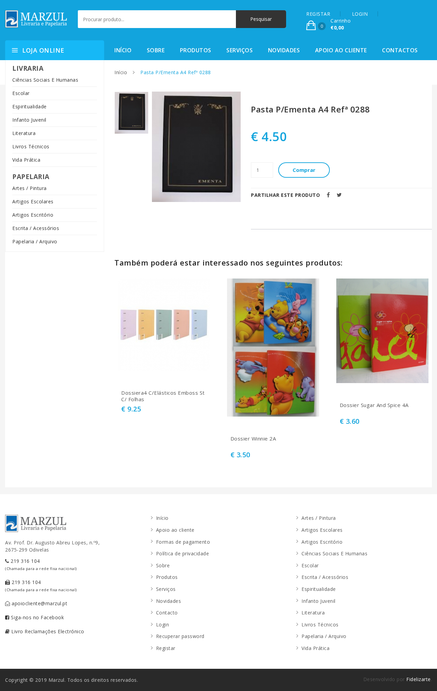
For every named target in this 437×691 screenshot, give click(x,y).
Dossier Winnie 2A (253, 438)
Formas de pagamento (183, 542)
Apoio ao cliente (341, 50)
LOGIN (360, 13)
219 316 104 (41, 564)
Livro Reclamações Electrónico (47, 631)
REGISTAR (318, 13)
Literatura (24, 133)
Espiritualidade (29, 106)
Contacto (167, 612)
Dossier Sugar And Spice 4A (374, 405)
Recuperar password (180, 636)
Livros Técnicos (31, 146)
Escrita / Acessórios (35, 228)
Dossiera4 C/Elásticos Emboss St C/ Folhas (163, 396)
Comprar (304, 169)
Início (122, 50)
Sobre (156, 50)
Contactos (400, 50)
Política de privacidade (182, 553)
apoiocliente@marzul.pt (39, 603)
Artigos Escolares (33, 201)
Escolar (21, 93)
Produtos (195, 50)
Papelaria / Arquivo (34, 241)
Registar (165, 648)
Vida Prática (26, 160)
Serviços (239, 50)
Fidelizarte (418, 679)
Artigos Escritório (32, 215)
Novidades (284, 50)
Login (162, 624)
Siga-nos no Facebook (37, 617)
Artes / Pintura (29, 188)
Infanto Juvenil (29, 120)
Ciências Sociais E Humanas (45, 80)
